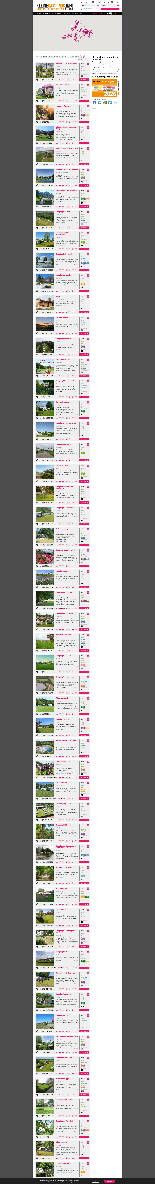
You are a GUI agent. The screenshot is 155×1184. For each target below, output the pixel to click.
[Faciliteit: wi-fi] (49, 56)
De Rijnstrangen (62, 402)
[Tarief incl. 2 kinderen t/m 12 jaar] (76, 56)
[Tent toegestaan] (41, 56)
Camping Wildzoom (63, 825)
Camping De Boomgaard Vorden (66, 931)
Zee (83, 2)
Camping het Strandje (64, 254)
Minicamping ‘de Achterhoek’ (62, 234)
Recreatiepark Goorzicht (66, 973)
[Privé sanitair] (81, 56)
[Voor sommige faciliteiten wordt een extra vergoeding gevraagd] (57, 56)
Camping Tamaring (63, 994)
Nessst (58, 296)
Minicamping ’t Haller (64, 1100)
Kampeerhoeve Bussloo (65, 550)
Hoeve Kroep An (62, 1163)
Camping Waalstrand (64, 571)
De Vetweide (61, 909)
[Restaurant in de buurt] (68, 56)
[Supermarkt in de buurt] (65, 56)
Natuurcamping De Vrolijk (66, 740)
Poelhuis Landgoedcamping (67, 169)
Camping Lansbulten (64, 1057)
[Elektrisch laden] (84, 56)
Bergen (108, 2)
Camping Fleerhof (63, 212)
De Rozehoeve (61, 783)
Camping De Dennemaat (65, 508)
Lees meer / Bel (84, 79)
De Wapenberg (62, 529)
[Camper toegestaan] (46, 56)
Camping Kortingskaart (73, 13)
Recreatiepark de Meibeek (66, 64)
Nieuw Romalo (61, 888)
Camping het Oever (63, 444)
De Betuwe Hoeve (63, 360)
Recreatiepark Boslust (65, 867)
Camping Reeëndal (63, 338)
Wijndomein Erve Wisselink (66, 190)
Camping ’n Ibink (62, 719)
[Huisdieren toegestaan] (62, 56)
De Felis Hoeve (62, 317)
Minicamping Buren (63, 804)
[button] (76, 25)
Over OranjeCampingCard (52, 13)
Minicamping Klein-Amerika (67, 148)
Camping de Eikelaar (64, 1015)
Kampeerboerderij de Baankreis (64, 487)
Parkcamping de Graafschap (67, 1036)
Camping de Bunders (64, 275)
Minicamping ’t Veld (63, 761)
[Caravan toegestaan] (44, 56)
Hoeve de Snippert (63, 106)
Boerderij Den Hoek (64, 634)
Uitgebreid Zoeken (96, 13)
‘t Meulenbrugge (62, 1079)
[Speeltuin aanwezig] (70, 56)
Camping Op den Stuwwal (66, 423)
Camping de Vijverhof (64, 1121)
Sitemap (94, 108)
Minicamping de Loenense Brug (66, 128)
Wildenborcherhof (63, 698)
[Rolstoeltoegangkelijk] (60, 56)
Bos (101, 2)
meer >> (76, 74)
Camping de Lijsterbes (65, 613)
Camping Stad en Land (65, 381)
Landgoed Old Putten (64, 592)
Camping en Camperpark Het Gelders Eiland (66, 847)
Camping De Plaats (63, 656)
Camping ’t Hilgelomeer (65, 677)
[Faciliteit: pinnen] (52, 56)
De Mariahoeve (62, 465)
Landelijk (115, 2)
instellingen (95, 1182)
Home (39, 13)
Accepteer (109, 1181)
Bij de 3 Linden (61, 1142)
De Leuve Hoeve (62, 85)
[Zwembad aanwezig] (73, 56)
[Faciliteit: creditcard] (54, 56)
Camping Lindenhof (63, 952)
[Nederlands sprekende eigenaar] (78, 56)
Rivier (89, 2)
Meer (95, 2)
